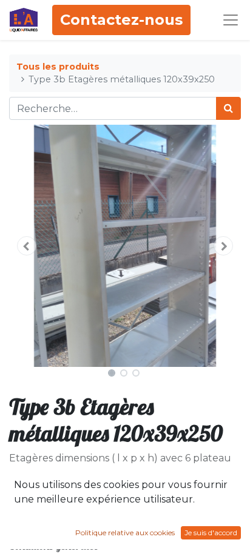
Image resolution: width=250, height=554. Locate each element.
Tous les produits (58, 66)
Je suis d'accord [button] (210, 532)
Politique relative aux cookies (125, 532)
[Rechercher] (228, 108)
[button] (26, 246)
